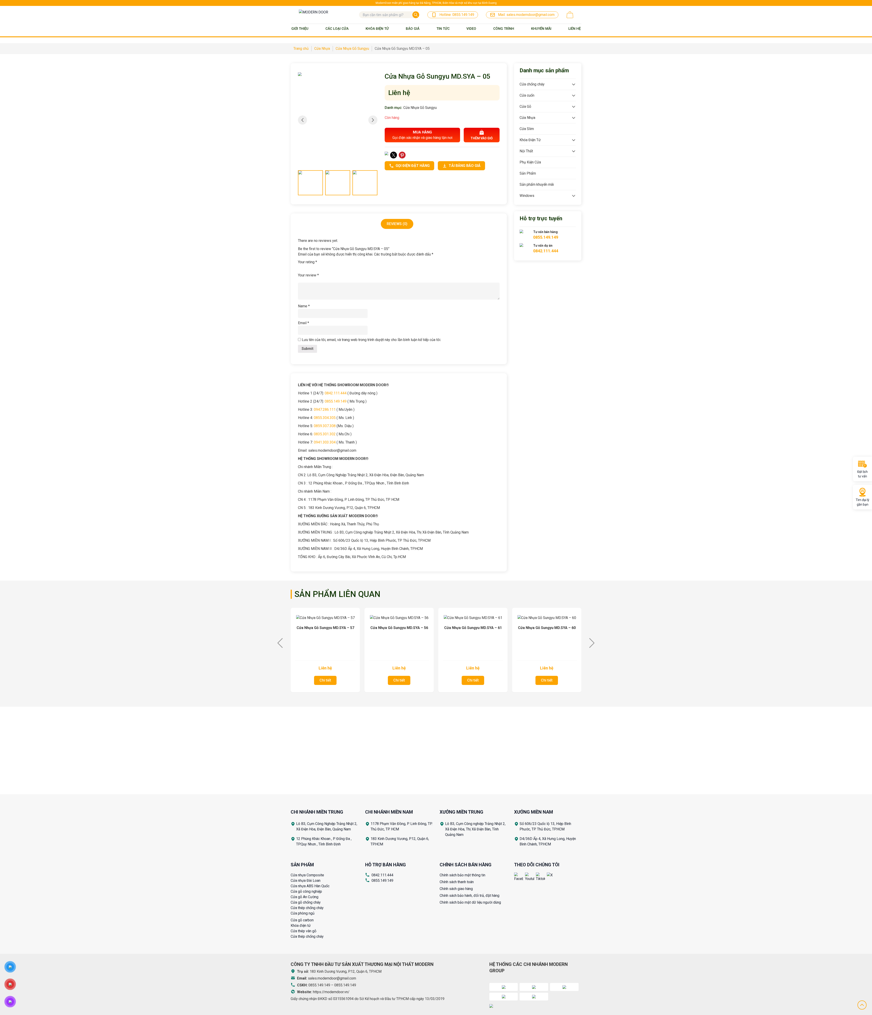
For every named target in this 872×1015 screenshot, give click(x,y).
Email (303, 323)
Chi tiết (325, 680)
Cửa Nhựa (527, 117)
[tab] (397, 224)
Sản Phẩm (528, 173)
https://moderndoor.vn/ (331, 992)
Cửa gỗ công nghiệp (306, 891)
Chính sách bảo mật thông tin (462, 875)
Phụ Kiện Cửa (530, 162)
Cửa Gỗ (525, 106)
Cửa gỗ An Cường (304, 897)
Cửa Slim (527, 129)
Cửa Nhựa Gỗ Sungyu (420, 107)
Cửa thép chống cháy (307, 908)
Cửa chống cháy (532, 84)
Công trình (503, 29)
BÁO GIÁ (412, 29)
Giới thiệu (299, 29)
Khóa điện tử (301, 925)
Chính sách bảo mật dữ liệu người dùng (470, 902)
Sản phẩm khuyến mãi (537, 184)
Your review (308, 275)
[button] (372, 120)
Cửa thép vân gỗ (303, 931)
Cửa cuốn (527, 95)
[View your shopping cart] (570, 14)
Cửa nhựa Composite (307, 875)
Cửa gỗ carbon (302, 920)
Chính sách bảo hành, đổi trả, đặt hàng (469, 895)
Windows (527, 195)
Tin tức (443, 29)
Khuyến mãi (541, 29)
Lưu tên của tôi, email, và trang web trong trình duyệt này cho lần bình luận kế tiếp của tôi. (371, 340)
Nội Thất (526, 151)
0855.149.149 (382, 880)
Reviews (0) (397, 224)
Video (471, 29)
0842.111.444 (382, 875)
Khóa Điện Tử (377, 29)
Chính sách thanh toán (457, 882)
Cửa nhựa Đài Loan (305, 880)
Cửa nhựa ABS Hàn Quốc (310, 886)
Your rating (307, 262)
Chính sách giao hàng (456, 889)
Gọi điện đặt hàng (413, 165)
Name (304, 306)
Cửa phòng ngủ (303, 913)
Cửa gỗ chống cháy (306, 902)
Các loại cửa (337, 29)
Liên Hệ (574, 29)
